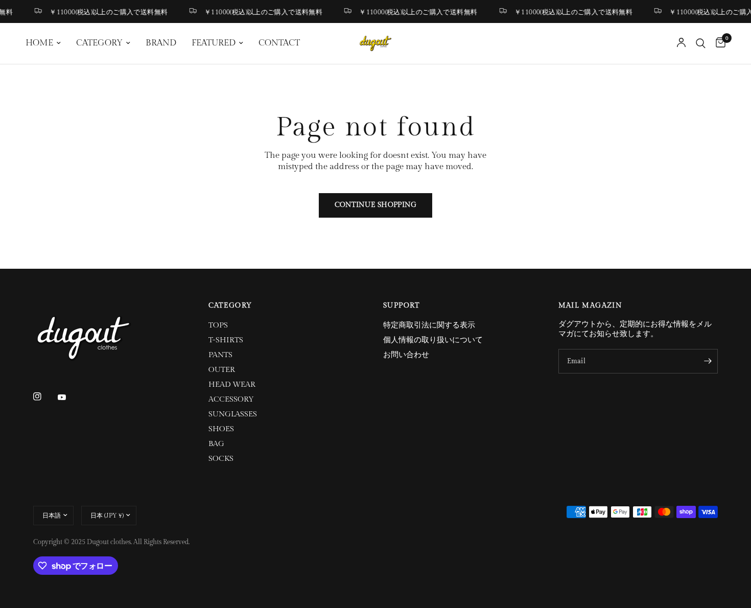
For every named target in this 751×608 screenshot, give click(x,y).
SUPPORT (401, 305)
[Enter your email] (707, 361)
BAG (216, 443)
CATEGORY (99, 43)
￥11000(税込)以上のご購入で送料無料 (105, 12)
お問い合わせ (406, 354)
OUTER (221, 369)
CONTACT (279, 43)
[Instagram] (44, 396)
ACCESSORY (231, 399)
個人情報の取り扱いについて (433, 340)
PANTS (220, 354)
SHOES (221, 429)
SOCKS (220, 458)
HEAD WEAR (231, 384)
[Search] (701, 43)
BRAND (161, 43)
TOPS (218, 325)
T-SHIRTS (225, 340)
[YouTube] (69, 397)
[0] (718, 43)
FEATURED (214, 43)
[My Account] (681, 43)
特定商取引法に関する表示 (429, 325)
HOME (39, 43)
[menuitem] (47, 43)
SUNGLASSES (232, 414)
